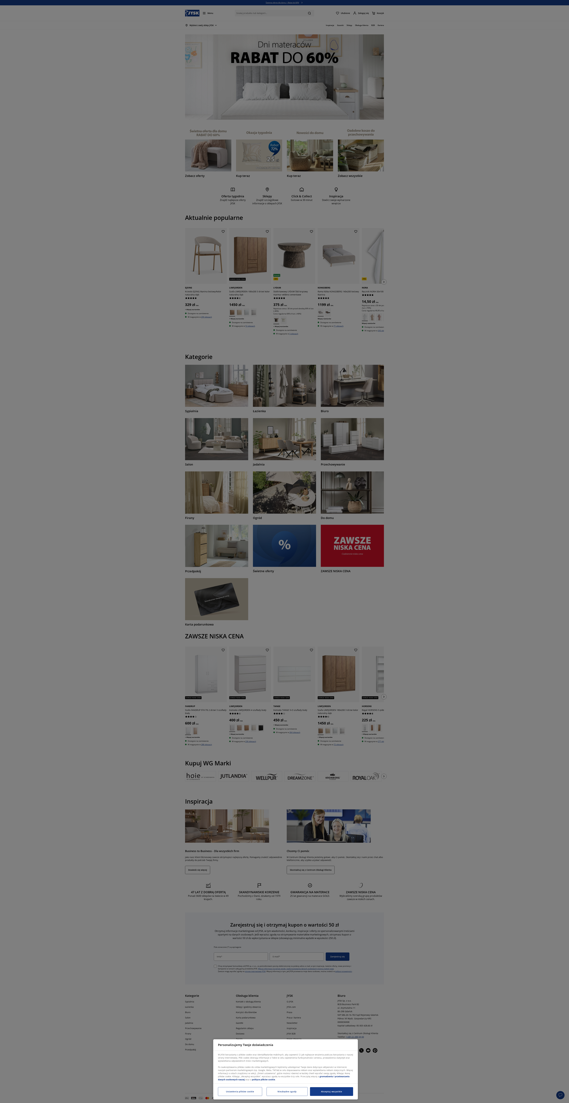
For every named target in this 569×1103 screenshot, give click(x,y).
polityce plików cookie (263, 1079)
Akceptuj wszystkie (331, 1091)
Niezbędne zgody (287, 1091)
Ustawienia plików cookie (240, 1091)
